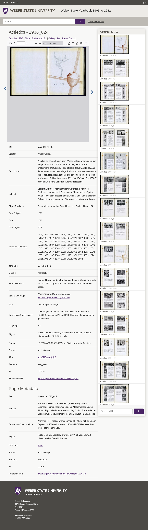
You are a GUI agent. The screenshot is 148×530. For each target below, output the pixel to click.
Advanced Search (96, 21)
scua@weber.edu (24, 515)
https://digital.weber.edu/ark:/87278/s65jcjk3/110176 (62, 473)
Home (5, 2)
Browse (14, 2)
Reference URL (39, 38)
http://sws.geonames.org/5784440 (54, 297)
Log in (144, 2)
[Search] (80, 21)
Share (27, 38)
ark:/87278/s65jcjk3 (47, 357)
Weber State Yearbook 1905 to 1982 (86, 10)
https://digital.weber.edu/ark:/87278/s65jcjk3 (58, 378)
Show (40, 445)
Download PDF (16, 38)
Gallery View (54, 38)
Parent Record (69, 38)
